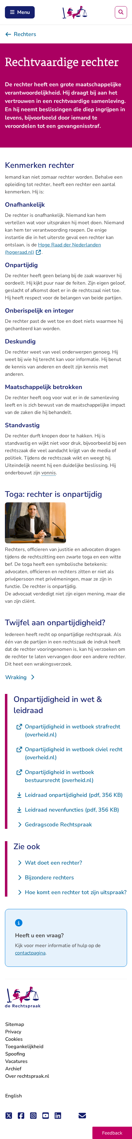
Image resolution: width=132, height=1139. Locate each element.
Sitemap (14, 1024)
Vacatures (16, 1061)
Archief (13, 1068)
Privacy (13, 1031)
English (13, 1095)
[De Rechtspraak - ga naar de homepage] (23, 997)
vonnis (48, 472)
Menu (23, 12)
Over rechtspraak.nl (27, 1076)
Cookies (14, 1039)
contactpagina (30, 953)
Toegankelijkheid (24, 1046)
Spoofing (15, 1054)
